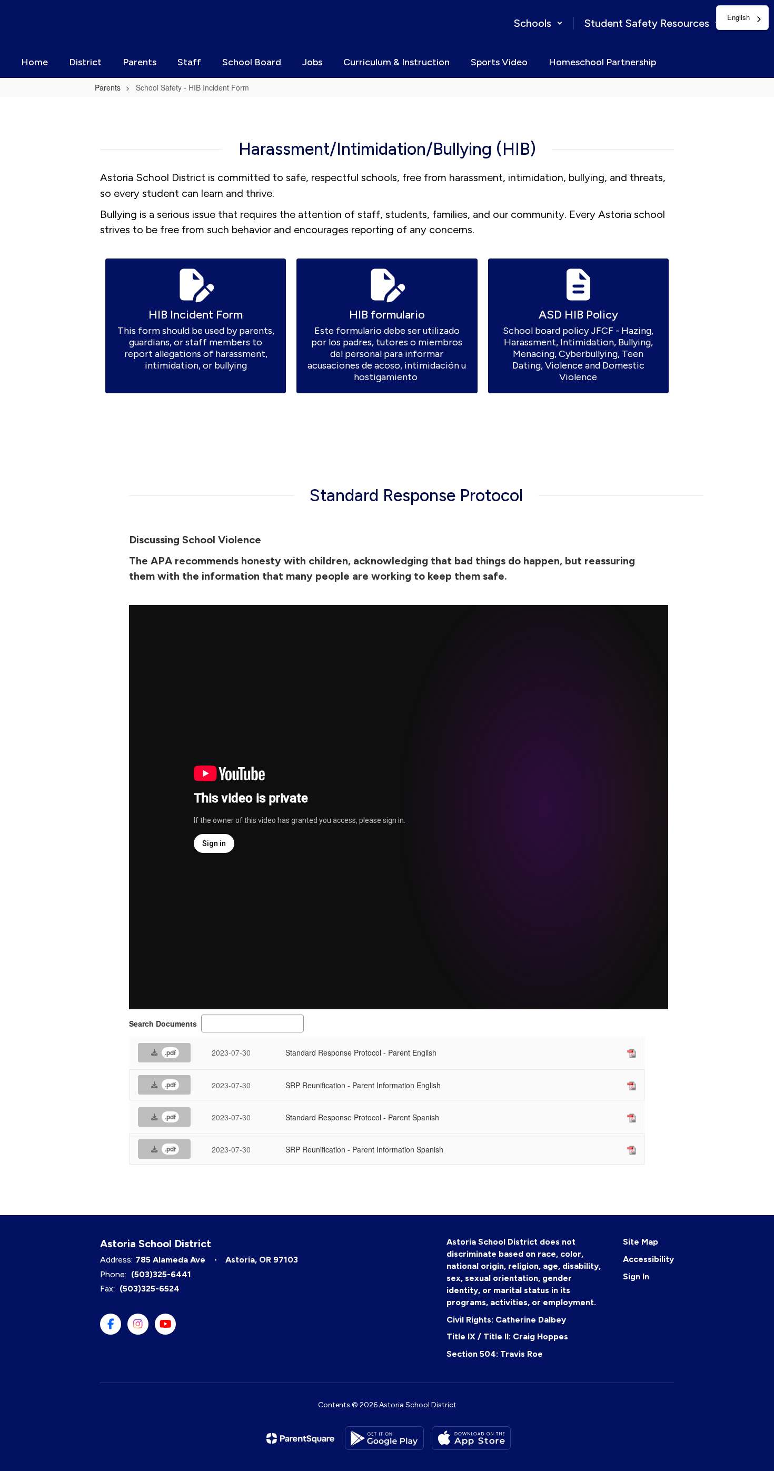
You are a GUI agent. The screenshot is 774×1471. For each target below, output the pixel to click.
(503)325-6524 (150, 1289)
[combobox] (742, 17)
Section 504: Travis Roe (494, 1354)
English (738, 17)
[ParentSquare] (300, 1438)
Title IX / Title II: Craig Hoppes (507, 1336)
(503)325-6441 (161, 1274)
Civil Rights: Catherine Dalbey (506, 1320)
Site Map (640, 1242)
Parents (108, 87)
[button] (538, 23)
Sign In (636, 1276)
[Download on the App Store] (471, 1438)
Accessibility (648, 1259)
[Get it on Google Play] (384, 1438)
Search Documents (163, 1023)
